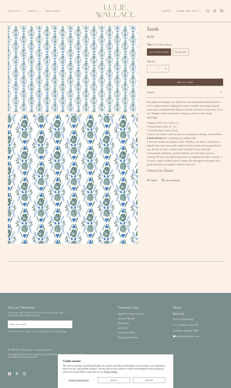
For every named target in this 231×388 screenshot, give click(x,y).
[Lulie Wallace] (115, 11)
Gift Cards (123, 328)
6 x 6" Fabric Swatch (159, 51)
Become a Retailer (126, 318)
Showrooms (123, 323)
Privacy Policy (111, 371)
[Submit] (68, 324)
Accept (113, 380)
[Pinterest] (17, 374)
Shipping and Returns (128, 337)
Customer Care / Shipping (160, 170)
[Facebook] (9, 374)
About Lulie (178, 313)
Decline (149, 380)
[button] (15, 10)
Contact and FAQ (126, 332)
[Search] (207, 10)
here (155, 117)
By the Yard (180, 51)
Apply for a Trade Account (130, 313)
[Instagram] (24, 374)
